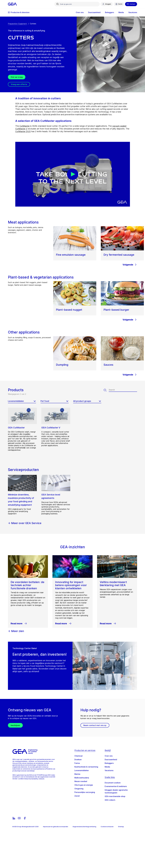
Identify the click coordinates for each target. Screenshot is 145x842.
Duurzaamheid (111, 759)
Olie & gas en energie (83, 785)
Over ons (108, 756)
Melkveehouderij (81, 778)
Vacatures (109, 770)
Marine (77, 774)
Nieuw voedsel (80, 781)
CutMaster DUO (23, 131)
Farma (77, 763)
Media (107, 767)
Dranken (78, 759)
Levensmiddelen (81, 770)
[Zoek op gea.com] (57, 4)
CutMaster (24, 126)
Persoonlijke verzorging (84, 792)
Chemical (78, 756)
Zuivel (77, 796)
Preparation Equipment (17, 23)
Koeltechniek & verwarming (86, 767)
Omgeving (78, 788)
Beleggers (109, 763)
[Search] (106, 390)
